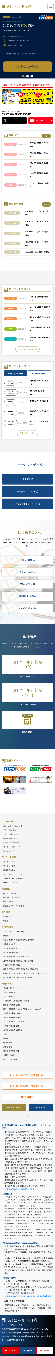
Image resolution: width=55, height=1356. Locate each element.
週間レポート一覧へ (27, 433)
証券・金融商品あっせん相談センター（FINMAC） (22, 1009)
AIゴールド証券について (12, 826)
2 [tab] (27, 76)
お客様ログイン (15, 1107)
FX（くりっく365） (27, 676)
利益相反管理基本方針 (12, 965)
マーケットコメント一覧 (27, 349)
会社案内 (6, 916)
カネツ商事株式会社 (11, 1051)
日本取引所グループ (11, 988)
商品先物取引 (27, 732)
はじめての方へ (9, 821)
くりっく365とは (27, 560)
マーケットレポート (11, 866)
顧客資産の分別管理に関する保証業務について (21, 977)
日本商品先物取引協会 (12, 1013)
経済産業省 (7, 1042)
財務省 (6, 1038)
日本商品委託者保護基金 (12, 1030)
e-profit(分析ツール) (28, 608)
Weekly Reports (15, 373)
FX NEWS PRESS (39, 373)
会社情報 (6, 911)
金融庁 (6, 1034)
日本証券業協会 (9, 996)
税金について (8, 851)
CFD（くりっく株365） (27, 704)
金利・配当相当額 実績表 (13, 878)
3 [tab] (31, 76)
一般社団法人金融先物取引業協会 (16, 1000)
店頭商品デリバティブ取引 (13, 906)
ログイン (11, 1350)
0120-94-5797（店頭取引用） (29, 1075)
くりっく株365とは (27, 572)
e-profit (28, 1350)
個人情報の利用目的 (11, 952)
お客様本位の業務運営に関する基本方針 (19, 939)
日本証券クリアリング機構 (13, 1021)
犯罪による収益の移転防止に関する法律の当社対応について (26, 973)
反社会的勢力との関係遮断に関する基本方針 (20, 969)
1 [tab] (23, 76)
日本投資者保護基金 (11, 1025)
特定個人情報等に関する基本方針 (16, 956)
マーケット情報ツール (12, 846)
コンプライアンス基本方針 (13, 931)
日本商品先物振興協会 (12, 1017)
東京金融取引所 (9, 992)
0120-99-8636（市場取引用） (29, 1086)
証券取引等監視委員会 (12, 1005)
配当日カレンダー (10, 882)
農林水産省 (7, 1046)
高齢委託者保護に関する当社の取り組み (19, 960)
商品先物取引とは (27, 584)
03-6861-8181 (42, 1328)
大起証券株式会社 (10, 1055)
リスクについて (9, 944)
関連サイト (7, 983)
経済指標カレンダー (26, 491)
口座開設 (46, 1350)
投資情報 (27, 479)
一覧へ (46, 135)
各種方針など (8, 926)
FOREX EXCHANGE (10, 1059)
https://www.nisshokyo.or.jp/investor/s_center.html (27, 1295)
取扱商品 (6, 888)
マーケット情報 (9, 857)
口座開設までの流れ (27, 596)
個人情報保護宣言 (10, 948)
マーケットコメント (11, 861)
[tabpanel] (27, 46)
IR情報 (5, 920)
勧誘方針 (6, 935)
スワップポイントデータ (26, 503)
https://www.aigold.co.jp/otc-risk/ (19, 1188)
